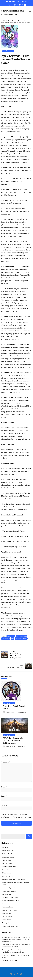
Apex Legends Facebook (19, 536)
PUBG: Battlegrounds (21, 638)
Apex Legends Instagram (20, 541)
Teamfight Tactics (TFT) (9, 961)
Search (29, 836)
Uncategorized (6, 923)
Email (4, 796)
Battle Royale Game (7, 51)
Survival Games (6, 920)
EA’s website (17, 471)
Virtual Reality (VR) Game (10, 926)
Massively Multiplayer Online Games (13, 879)
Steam (14, 474)
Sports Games (6, 913)
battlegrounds (6, 638)
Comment (5, 762)
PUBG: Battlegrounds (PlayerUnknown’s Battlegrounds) (13, 740)
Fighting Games (7, 863)
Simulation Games (7, 907)
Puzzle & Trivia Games (9, 891)
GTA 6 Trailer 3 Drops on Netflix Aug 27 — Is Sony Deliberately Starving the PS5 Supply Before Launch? (16, 939)
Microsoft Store (22, 499)
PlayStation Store (10, 488)
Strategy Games (7, 916)
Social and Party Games (9, 910)
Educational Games (8, 857)
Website (4, 805)
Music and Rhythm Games (10, 888)
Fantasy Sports (6, 860)
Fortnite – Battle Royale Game (14, 707)
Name (4, 787)
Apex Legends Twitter (17, 531)
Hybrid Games (6, 873)
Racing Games (6, 894)
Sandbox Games (7, 904)
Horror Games (6, 870)
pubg (12, 638)
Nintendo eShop (22, 510)
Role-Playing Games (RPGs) (10, 901)
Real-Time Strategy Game (10, 897)
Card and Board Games (9, 854)
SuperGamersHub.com (12, 10)
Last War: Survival (7, 876)
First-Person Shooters (9, 867)
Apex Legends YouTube (18, 547)
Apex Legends (11, 636)
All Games (5, 847)
